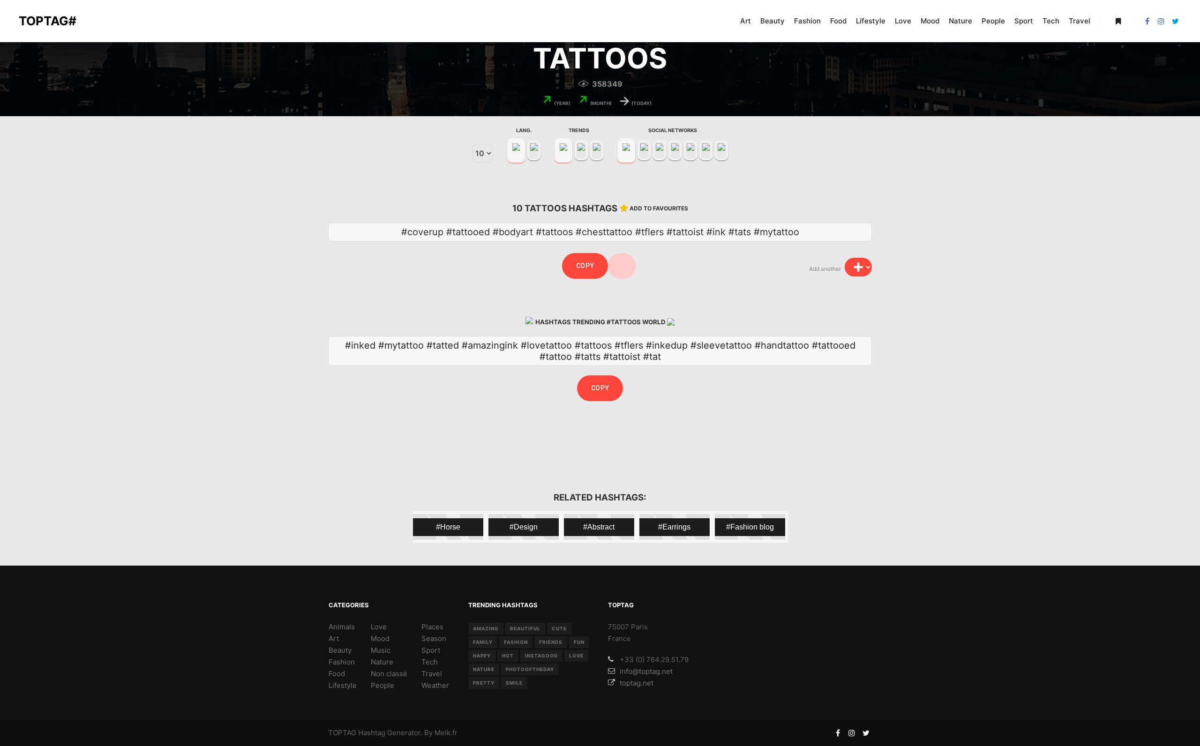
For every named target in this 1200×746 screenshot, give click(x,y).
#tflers (629, 345)
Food (337, 673)
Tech (429, 661)
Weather (435, 685)
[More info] (1118, 21)
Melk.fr (446, 732)
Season (433, 638)
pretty (484, 683)
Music (380, 650)
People (382, 685)
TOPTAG (342, 732)
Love (379, 626)
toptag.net (636, 683)
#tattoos (593, 345)
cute (559, 628)
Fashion (342, 661)
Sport (430, 650)
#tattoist (621, 356)
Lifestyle (343, 685)
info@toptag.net (646, 671)
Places (432, 626)
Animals (342, 626)
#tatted (443, 345)
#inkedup (667, 345)
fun (579, 642)
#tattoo (556, 356)
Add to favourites (659, 208)
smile (514, 683)
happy (482, 655)
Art (334, 638)
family (483, 642)
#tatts (587, 356)
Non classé (389, 673)
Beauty (340, 650)
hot (508, 655)
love (576, 655)
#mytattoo (401, 345)
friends (550, 642)
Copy (585, 265)
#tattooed (833, 345)
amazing (486, 628)
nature (484, 669)
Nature (382, 661)
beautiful (525, 628)
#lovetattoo (546, 345)
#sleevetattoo (721, 345)
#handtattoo (782, 345)
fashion (516, 642)
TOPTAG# (47, 21)
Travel (431, 673)
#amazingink (490, 345)
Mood (380, 638)
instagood (541, 655)
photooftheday (530, 669)
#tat (652, 356)
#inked (360, 345)
